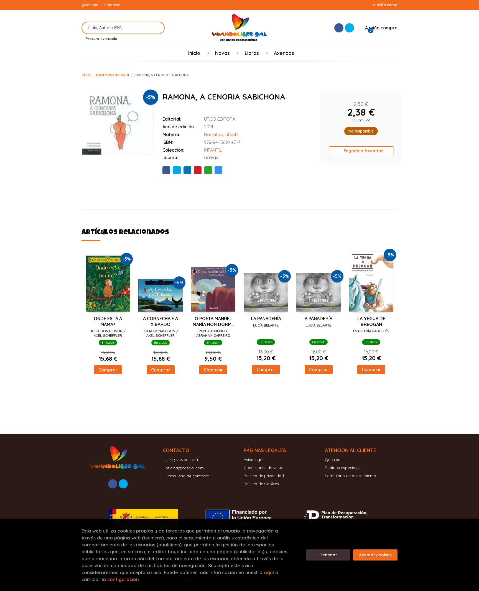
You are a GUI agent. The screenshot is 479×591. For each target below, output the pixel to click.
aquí (269, 572)
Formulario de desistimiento (350, 475)
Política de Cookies (261, 483)
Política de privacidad (264, 475)
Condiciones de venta (264, 467)
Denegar (328, 554)
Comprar (108, 370)
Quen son (89, 4)
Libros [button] (252, 53)
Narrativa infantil (113, 75)
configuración (123, 579)
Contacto (112, 4)
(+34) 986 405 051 (181, 459)
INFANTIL (212, 150)
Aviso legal (253, 459)
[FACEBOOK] (338, 27)
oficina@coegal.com (184, 467)
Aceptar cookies (375, 554)
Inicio (86, 75)
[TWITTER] (349, 27)
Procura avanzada (101, 38)
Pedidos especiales (342, 467)
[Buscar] (157, 28)
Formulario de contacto (187, 475)
